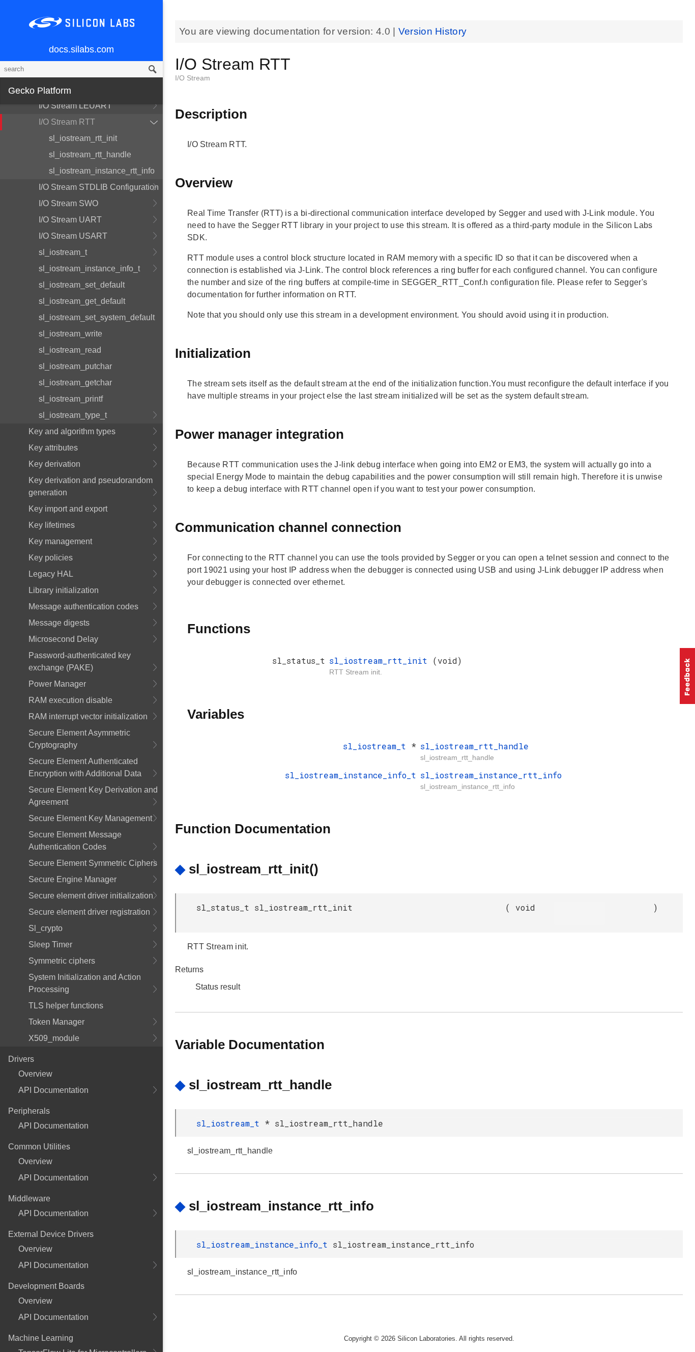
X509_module (53, 1038)
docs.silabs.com (81, 49)
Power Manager (57, 684)
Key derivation (54, 464)
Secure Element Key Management (90, 818)
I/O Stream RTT (67, 122)
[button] (687, 676)
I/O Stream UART (70, 219)
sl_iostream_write (70, 333)
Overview (35, 1073)
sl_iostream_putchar (75, 366)
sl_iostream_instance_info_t (89, 268)
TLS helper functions (65, 1005)
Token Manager (56, 1022)
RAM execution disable (70, 700)
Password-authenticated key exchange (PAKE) (79, 661)
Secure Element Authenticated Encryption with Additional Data (84, 767)
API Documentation (53, 1090)
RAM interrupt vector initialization (88, 716)
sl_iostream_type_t (73, 415)
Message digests (59, 622)
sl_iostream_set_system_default (97, 317)
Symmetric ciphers (61, 960)
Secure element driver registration (89, 912)
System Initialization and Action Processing (84, 983)
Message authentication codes (83, 606)
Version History (432, 31)
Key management (60, 541)
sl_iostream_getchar (75, 382)
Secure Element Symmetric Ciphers (92, 863)
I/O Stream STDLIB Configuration (99, 187)
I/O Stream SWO (68, 203)
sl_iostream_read (70, 350)
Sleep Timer (50, 944)
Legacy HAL (50, 574)
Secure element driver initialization (90, 895)
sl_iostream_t (63, 252)
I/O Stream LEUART (75, 105)
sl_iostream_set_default (82, 284)
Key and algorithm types (71, 431)
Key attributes (53, 447)
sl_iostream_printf (71, 399)
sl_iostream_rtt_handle (90, 154)
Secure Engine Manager (72, 879)
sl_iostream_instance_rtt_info (102, 170)
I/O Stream (192, 78)
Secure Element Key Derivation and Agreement (93, 795)
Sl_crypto (45, 928)
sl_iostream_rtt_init (83, 138)
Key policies (50, 557)
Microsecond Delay (63, 639)
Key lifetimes (51, 525)
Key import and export (67, 508)
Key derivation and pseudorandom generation (90, 486)
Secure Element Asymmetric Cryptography (79, 738)
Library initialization (63, 590)
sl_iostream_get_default (82, 301)
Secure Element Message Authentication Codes (75, 840)
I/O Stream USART (73, 236)
